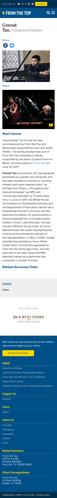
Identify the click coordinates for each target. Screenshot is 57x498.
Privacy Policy (43, 495)
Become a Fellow (12, 368)
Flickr (5, 442)
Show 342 (39, 163)
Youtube (7, 425)
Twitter (6, 438)
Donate (41, 4)
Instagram (8, 429)
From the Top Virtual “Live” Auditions (23, 377)
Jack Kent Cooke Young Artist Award (23, 372)
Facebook (8, 434)
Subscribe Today (18, 353)
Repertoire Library (12, 381)
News (5, 289)
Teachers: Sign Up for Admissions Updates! (27, 385)
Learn (6, 283)
